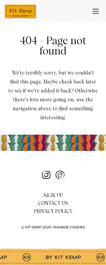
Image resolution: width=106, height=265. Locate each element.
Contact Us (53, 203)
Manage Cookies (69, 227)
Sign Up (53, 195)
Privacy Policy (53, 211)
